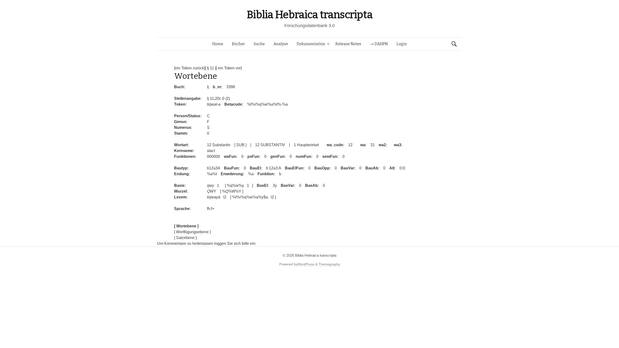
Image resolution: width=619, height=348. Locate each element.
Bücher (238, 44)
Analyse (280, 44)
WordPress (305, 264)
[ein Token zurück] (189, 68)
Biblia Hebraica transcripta (309, 14)
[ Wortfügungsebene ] (192, 232)
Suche (259, 44)
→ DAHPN (379, 44)
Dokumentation (311, 44)
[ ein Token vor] (229, 68)
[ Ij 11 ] (210, 68)
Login (402, 44)
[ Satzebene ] (185, 238)
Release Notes (348, 44)
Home (217, 44)
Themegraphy (329, 264)
